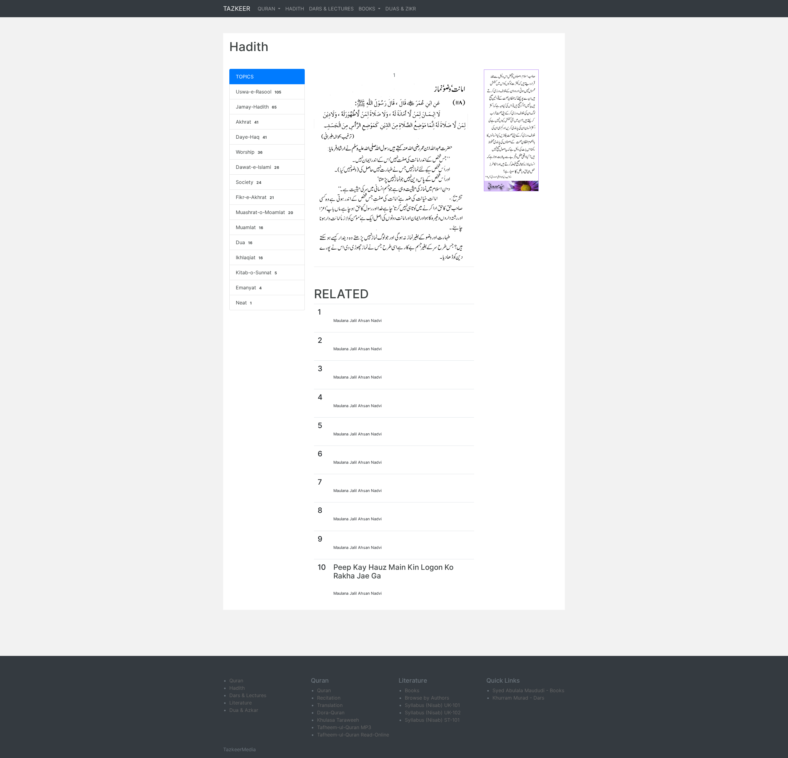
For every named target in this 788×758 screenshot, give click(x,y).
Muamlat (249, 227)
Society (248, 182)
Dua (244, 242)
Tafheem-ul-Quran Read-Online (353, 735)
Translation (330, 705)
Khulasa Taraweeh (338, 720)
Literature (240, 703)
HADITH (294, 9)
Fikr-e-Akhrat (255, 197)
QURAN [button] (267, 9)
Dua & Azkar (243, 710)
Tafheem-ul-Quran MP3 (344, 727)
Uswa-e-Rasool (258, 92)
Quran (236, 680)
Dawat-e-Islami (257, 167)
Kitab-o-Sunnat (256, 272)
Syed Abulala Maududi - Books (528, 690)
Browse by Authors (427, 698)
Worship (249, 152)
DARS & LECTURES (331, 9)
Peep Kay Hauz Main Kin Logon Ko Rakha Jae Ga (393, 572)
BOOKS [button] (368, 9)
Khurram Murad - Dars (518, 698)
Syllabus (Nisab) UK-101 (432, 705)
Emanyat (249, 287)
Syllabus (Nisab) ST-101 (432, 720)
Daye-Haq (251, 137)
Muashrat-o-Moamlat (264, 212)
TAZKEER (236, 8)
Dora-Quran (330, 712)
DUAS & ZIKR (400, 9)
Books (412, 690)
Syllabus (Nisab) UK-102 (433, 712)
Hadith (237, 688)
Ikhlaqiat (249, 257)
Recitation (328, 698)
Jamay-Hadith (256, 107)
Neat (244, 303)
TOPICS (245, 76)
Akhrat (247, 122)
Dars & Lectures (247, 695)
